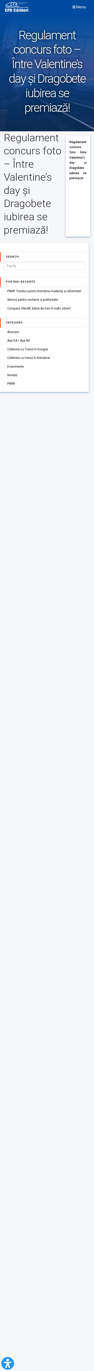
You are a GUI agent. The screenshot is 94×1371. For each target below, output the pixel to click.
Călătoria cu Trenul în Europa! (27, 349)
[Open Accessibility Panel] (7, 1363)
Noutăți (12, 375)
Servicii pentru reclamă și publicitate (32, 299)
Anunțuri (13, 332)
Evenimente (15, 366)
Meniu (80, 7)
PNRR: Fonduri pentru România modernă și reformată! (44, 291)
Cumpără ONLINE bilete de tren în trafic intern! (39, 308)
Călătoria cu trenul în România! (28, 358)
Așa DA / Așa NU (18, 340)
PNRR (11, 383)
